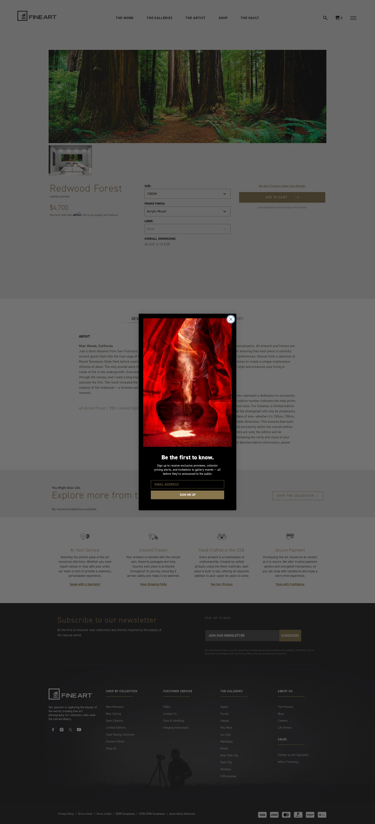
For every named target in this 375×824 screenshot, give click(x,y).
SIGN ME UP (188, 495)
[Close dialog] (231, 319)
